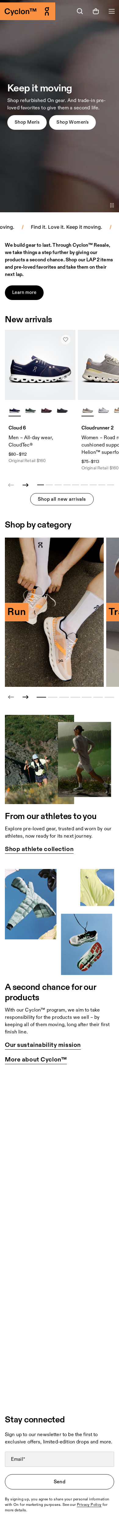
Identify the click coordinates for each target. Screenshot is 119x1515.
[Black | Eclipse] (62, 410)
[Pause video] (112, 205)
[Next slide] (25, 485)
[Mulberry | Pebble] (46, 410)
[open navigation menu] (111, 11)
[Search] (80, 11)
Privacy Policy (89, 1505)
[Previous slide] (11, 697)
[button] (27, 122)
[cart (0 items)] (95, 11)
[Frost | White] (103, 410)
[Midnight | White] (15, 410)
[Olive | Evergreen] (30, 410)
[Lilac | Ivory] (87, 410)
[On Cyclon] (30, 11)
